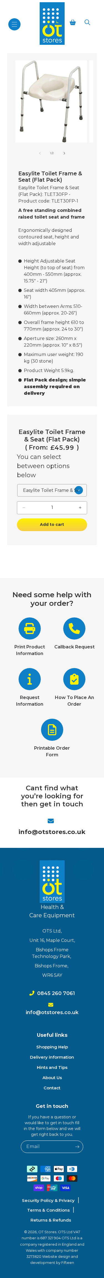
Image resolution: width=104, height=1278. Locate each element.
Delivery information (52, 1057)
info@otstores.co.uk (52, 832)
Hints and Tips (52, 1067)
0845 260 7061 (56, 993)
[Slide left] (40, 153)
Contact (52, 1087)
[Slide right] (64, 153)
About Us (52, 1077)
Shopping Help (52, 1047)
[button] (14, 24)
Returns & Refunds (51, 1220)
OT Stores (47, 1232)
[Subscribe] (77, 1146)
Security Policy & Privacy (48, 1200)
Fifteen (67, 1262)
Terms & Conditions (48, 1210)
